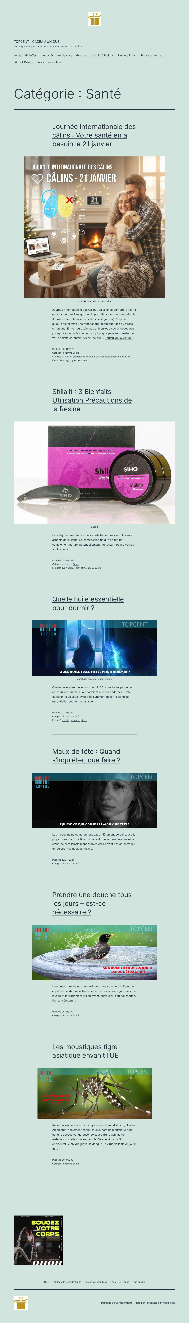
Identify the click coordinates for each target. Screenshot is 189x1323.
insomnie (75, 720)
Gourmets (82, 55)
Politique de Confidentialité (117, 1302)
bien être (80, 567)
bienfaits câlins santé (84, 356)
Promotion (54, 62)
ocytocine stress (78, 360)
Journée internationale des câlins (113, 356)
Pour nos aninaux (152, 55)
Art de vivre (65, 55)
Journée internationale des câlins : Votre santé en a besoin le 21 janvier (94, 135)
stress (84, 720)
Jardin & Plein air (104, 55)
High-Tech (31, 55)
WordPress (169, 1302)
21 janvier (67, 356)
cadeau (90, 567)
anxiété (65, 720)
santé (98, 567)
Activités (48, 55)
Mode (17, 55)
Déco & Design (23, 62)
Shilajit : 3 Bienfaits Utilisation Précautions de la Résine (92, 400)
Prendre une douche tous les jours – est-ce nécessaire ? (92, 903)
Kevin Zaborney (60, 360)
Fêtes (40, 62)
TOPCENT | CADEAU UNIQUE (36, 42)
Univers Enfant (127, 55)
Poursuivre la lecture (118, 338)
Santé (76, 352)
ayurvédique (68, 567)
